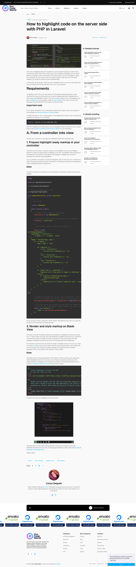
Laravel (29, 19)
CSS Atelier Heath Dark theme (41, 364)
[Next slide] (44, 2)
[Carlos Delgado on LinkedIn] (52, 495)
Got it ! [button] (121, 564)
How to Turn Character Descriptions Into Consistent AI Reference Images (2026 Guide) (33, 2)
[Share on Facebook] (32, 465)
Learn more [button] (113, 560)
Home (28, 14)
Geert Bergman (58, 100)
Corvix (46, 487)
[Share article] (42, 465)
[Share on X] (35, 465)
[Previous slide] (40, 2)
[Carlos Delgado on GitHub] (55, 495)
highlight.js (34, 100)
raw (34, 345)
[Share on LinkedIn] (39, 465)
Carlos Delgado (54, 483)
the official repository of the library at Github (46, 129)
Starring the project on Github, (45, 112)
